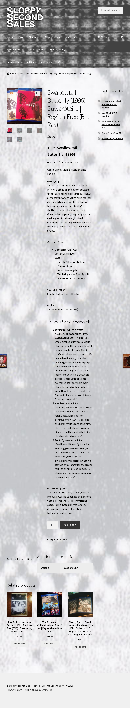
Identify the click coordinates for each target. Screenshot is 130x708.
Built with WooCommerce (38, 689)
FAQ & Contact (52, 37)
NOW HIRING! (37, 49)
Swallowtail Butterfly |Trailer (63, 293)
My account (72, 37)
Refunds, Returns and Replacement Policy (29, 61)
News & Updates (15, 49)
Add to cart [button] (19, 643)
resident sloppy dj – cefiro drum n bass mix (111, 124)
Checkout (34, 37)
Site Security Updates (112, 138)
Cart (20, 37)
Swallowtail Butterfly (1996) (62, 309)
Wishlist (62, 61)
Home (10, 37)
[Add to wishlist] (11, 93)
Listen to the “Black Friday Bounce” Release (111, 104)
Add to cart (70, 524)
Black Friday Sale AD (112, 133)
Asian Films (23, 73)
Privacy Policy (57, 49)
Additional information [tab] (19, 559)
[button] (37, 93)
